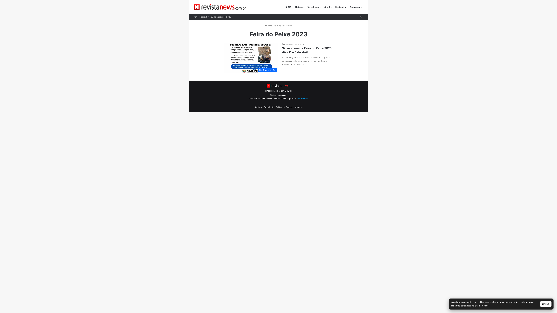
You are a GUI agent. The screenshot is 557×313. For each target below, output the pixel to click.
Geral (327, 7)
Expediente (269, 107)
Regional (339, 7)
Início (269, 25)
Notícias (299, 7)
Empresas (355, 7)
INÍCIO (288, 7)
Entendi (545, 304)
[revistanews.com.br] (220, 7)
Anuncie (299, 107)
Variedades (313, 7)
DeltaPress (303, 98)
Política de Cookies (284, 107)
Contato (258, 107)
